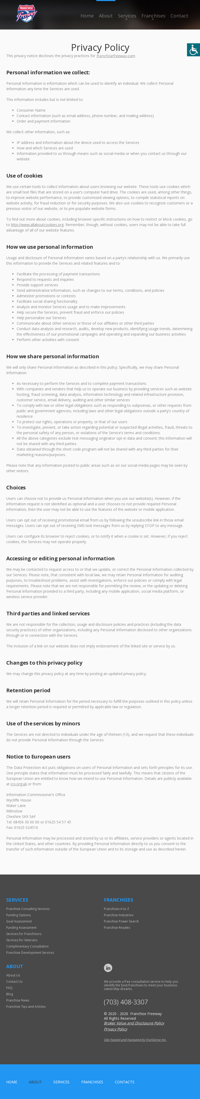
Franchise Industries (118, 915)
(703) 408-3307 (126, 1002)
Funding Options (18, 915)
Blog (9, 994)
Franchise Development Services (30, 952)
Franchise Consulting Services (27, 909)
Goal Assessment (19, 921)
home (11, 1081)
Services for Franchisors (23, 934)
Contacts (124, 1081)
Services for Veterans (21, 940)
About (106, 16)
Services (127, 16)
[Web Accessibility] (193, 49)
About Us (13, 975)
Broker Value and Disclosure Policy (134, 1023)
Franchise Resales (117, 927)
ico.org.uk (19, 783)
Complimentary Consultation (27, 946)
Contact (179, 16)
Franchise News (17, 1000)
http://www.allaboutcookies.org (37, 224)
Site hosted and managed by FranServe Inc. (135, 1039)
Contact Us (14, 981)
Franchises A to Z (116, 909)
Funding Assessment (21, 927)
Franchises (153, 16)
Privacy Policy (115, 1029)
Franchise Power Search (121, 921)
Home (87, 16)
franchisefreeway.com (115, 55)
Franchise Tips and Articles (26, 1006)
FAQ (9, 988)
